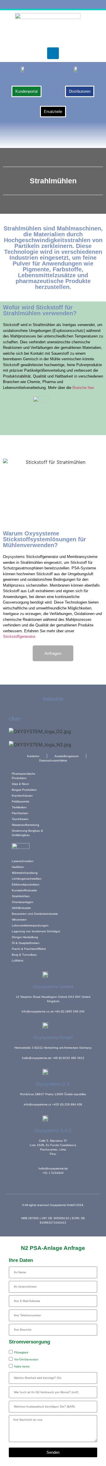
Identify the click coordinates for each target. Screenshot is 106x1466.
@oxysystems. (38, 1104)
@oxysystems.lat (56, 1168)
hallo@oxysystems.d (36, 1058)
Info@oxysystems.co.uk (37, 1011)
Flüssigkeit (21, 1352)
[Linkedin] (53, 53)
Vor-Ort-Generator (26, 1359)
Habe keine (22, 1366)
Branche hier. (83, 387)
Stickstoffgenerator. (19, 636)
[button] (53, 133)
